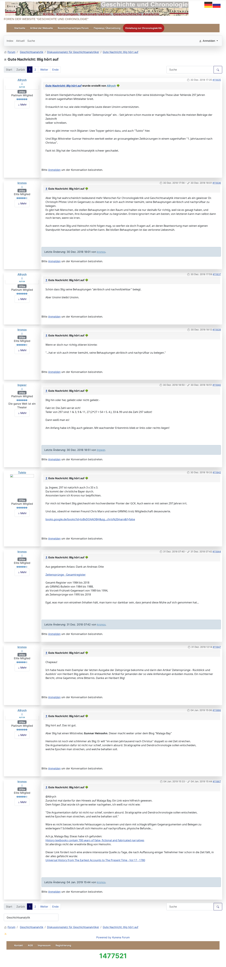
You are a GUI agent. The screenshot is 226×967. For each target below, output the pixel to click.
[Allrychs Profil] (22, 83)
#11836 (217, 182)
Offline (22, 91)
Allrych (22, 79)
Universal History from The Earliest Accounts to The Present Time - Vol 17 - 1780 (95, 860)
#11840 (217, 384)
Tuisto (22, 472)
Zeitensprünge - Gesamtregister (65, 574)
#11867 (217, 781)
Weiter (44, 69)
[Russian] (217, 4)
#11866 (217, 710)
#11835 (217, 79)
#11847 (217, 646)
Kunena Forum (121, 937)
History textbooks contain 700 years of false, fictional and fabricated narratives (94, 840)
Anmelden (54, 169)
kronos (22, 183)
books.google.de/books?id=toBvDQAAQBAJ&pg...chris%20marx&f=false (90, 519)
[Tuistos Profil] (22, 486)
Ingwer (22, 385)
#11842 (217, 472)
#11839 (217, 329)
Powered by (103, 937)
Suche (31, 40)
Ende (55, 69)
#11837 (217, 274)
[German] (208, 4)
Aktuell (20, 40)
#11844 (217, 551)
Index (10, 40)
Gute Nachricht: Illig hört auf (63, 85)
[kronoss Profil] (22, 186)
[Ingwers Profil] (22, 388)
